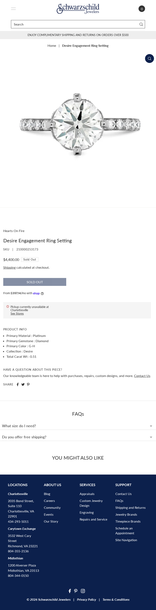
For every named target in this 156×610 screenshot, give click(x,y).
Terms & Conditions (116, 599)
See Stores (17, 313)
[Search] (141, 24)
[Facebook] (70, 590)
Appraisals (87, 494)
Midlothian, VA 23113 (23, 570)
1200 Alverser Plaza (22, 565)
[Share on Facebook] (17, 384)
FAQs (119, 500)
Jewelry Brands (126, 514)
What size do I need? (19, 426)
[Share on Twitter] (23, 384)
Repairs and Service (93, 519)
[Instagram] (83, 590)
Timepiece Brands (128, 521)
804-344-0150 (18, 575)
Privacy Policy (86, 599)
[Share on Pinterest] (28, 384)
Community (52, 507)
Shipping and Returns (130, 507)
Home (52, 45)
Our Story (51, 521)
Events (48, 514)
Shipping (9, 267)
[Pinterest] (75, 590)
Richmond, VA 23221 (23, 546)
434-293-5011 (18, 521)
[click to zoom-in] (149, 58)
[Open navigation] (13, 8)
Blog (47, 494)
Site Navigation (126, 540)
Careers (49, 500)
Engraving (87, 512)
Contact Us (142, 376)
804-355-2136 (18, 551)
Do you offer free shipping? (24, 437)
